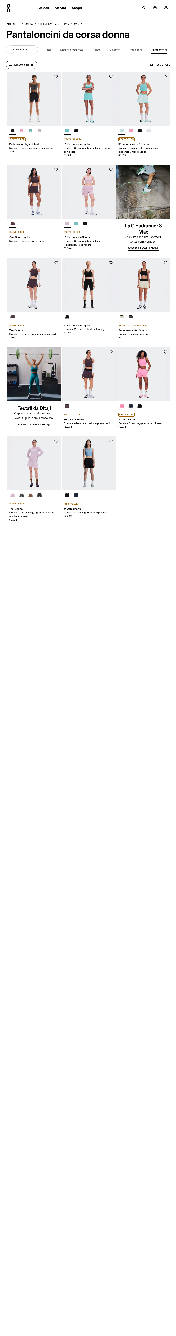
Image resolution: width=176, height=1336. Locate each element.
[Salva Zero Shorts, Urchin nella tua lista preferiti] (56, 262)
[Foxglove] (39, 130)
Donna (29, 24)
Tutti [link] (48, 49)
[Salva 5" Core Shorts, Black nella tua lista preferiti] (110, 441)
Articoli (13, 24)
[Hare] (122, 317)
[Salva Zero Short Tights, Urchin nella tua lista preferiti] (56, 169)
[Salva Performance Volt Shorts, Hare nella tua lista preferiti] (165, 262)
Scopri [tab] (77, 8)
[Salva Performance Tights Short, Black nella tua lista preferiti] (56, 76)
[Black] (13, 130)
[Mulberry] (22, 495)
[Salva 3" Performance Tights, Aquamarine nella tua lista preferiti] (110, 76)
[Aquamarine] (31, 130)
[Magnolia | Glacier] (131, 130)
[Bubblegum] (122, 406)
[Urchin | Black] (67, 406)
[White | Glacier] (149, 130)
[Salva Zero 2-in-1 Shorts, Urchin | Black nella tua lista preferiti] (110, 351)
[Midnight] (131, 406)
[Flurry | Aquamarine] (122, 130)
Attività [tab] (60, 8)
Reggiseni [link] (135, 49)
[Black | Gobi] (31, 495)
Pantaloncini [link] (159, 49)
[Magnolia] (22, 130)
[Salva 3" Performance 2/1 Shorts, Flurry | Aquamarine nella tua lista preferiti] (165, 76)
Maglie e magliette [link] (71, 49)
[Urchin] (13, 223)
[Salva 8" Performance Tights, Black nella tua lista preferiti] (110, 262)
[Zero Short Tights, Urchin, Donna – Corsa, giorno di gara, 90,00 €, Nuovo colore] (34, 192)
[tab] (144, 8)
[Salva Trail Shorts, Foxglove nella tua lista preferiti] (56, 441)
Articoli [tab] (43, 8)
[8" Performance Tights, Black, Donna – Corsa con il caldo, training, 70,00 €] (89, 285)
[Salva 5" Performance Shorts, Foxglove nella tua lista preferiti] (110, 169)
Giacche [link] (114, 49)
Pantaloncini (74, 24)
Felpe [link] (96, 49)
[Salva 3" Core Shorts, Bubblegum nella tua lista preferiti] (165, 351)
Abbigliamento (48, 24)
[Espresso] (131, 317)
